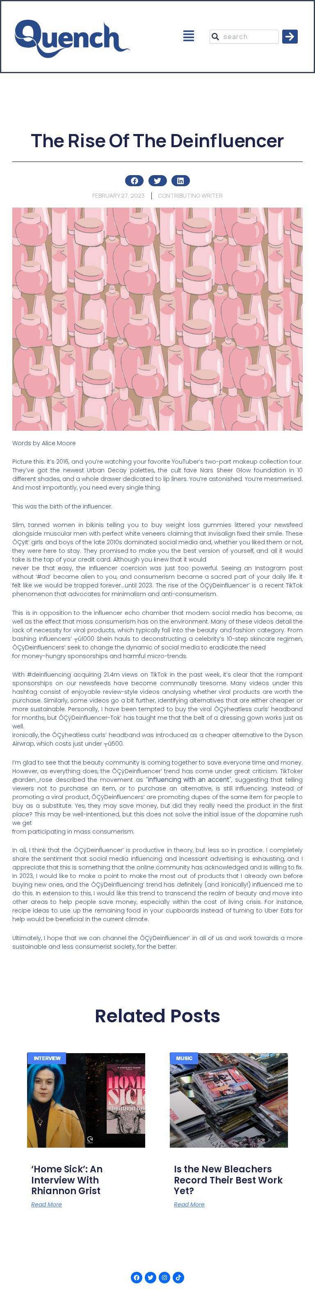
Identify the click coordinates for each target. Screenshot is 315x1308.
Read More (46, 1204)
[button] (188, 36)
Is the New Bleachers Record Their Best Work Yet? (228, 1180)
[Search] (290, 37)
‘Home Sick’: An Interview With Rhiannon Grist (67, 1180)
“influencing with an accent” (188, 779)
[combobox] (244, 37)
